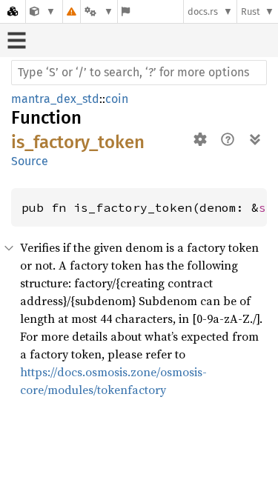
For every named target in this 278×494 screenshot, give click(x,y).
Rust (250, 11)
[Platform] (98, 11)
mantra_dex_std (55, 99)
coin (116, 99)
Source (29, 161)
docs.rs (203, 11)
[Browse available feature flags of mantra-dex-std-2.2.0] (125, 11)
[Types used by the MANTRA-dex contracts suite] (42, 11)
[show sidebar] (16, 40)
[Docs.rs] (12, 11)
